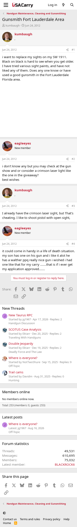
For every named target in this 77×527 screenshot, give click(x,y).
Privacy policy (51, 519)
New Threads (13, 308)
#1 (73, 50)
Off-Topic (14, 366)
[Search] (72, 5)
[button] (4, 513)
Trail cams (16, 372)
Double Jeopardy (21, 343)
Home (7, 523)
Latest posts (12, 417)
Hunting (14, 380)
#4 (73, 244)
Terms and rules (30, 519)
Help (67, 519)
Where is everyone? (23, 358)
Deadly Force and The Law (25, 352)
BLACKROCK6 (65, 464)
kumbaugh (13, 25)
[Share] (67, 49)
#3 (73, 206)
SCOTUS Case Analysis (25, 329)
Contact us (10, 519)
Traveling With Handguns (25, 337)
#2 (73, 159)
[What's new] (63, 5)
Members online (16, 391)
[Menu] (6, 5)
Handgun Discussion (22, 323)
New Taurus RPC (21, 315)
